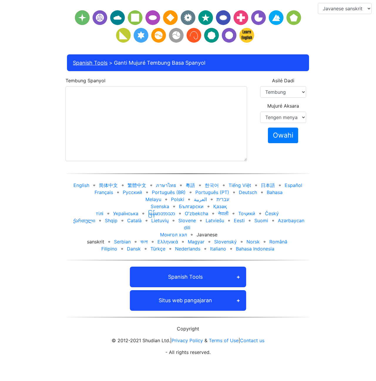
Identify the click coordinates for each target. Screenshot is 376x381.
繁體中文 (136, 185)
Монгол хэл (173, 235)
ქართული (84, 220)
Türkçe (157, 249)
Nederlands (187, 249)
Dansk (134, 249)
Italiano (218, 249)
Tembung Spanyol (85, 80)
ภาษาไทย (166, 185)
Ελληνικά (167, 242)
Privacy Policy (187, 340)
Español (293, 185)
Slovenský (225, 242)
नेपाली (223, 213)
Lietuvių (160, 220)
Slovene (187, 220)
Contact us (252, 340)
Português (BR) (169, 192)
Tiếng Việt (240, 185)
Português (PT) (212, 192)
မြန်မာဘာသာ (161, 213)
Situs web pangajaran (185, 300)
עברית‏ (222, 199)
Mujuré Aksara (283, 106)
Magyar (196, 242)
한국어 (212, 185)
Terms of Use (224, 340)
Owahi (283, 135)
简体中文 (108, 185)
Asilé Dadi (283, 80)
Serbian (122, 242)
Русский (132, 192)
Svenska (160, 206)
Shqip (111, 220)
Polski (177, 199)
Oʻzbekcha (196, 213)
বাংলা (144, 242)
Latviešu (215, 220)
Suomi (261, 220)
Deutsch (248, 192)
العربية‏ (200, 199)
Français (104, 192)
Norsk (253, 242)
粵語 (190, 185)
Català (134, 220)
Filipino (109, 249)
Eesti (239, 220)
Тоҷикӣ (246, 213)
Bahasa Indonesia (255, 249)
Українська (125, 213)
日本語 (268, 185)
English (81, 185)
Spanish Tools (90, 63)
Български (191, 206)
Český (272, 213)
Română (278, 242)
